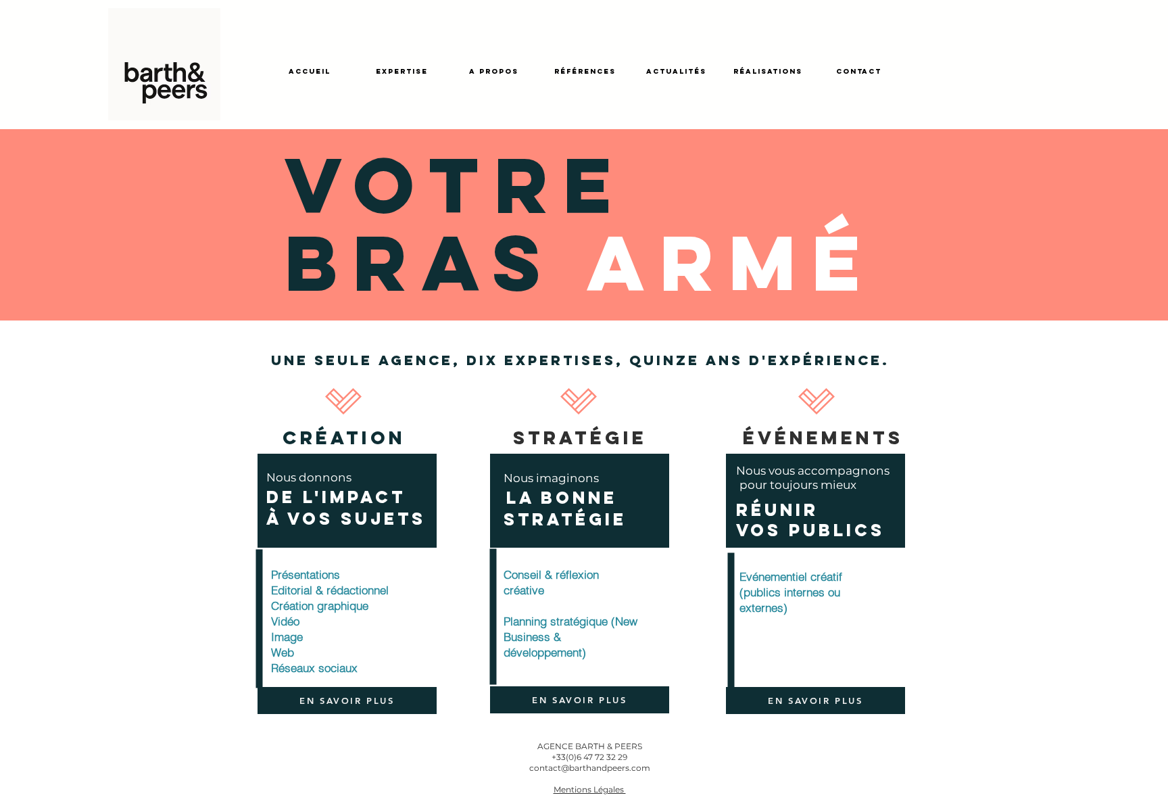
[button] (590, 789)
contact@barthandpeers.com (589, 768)
